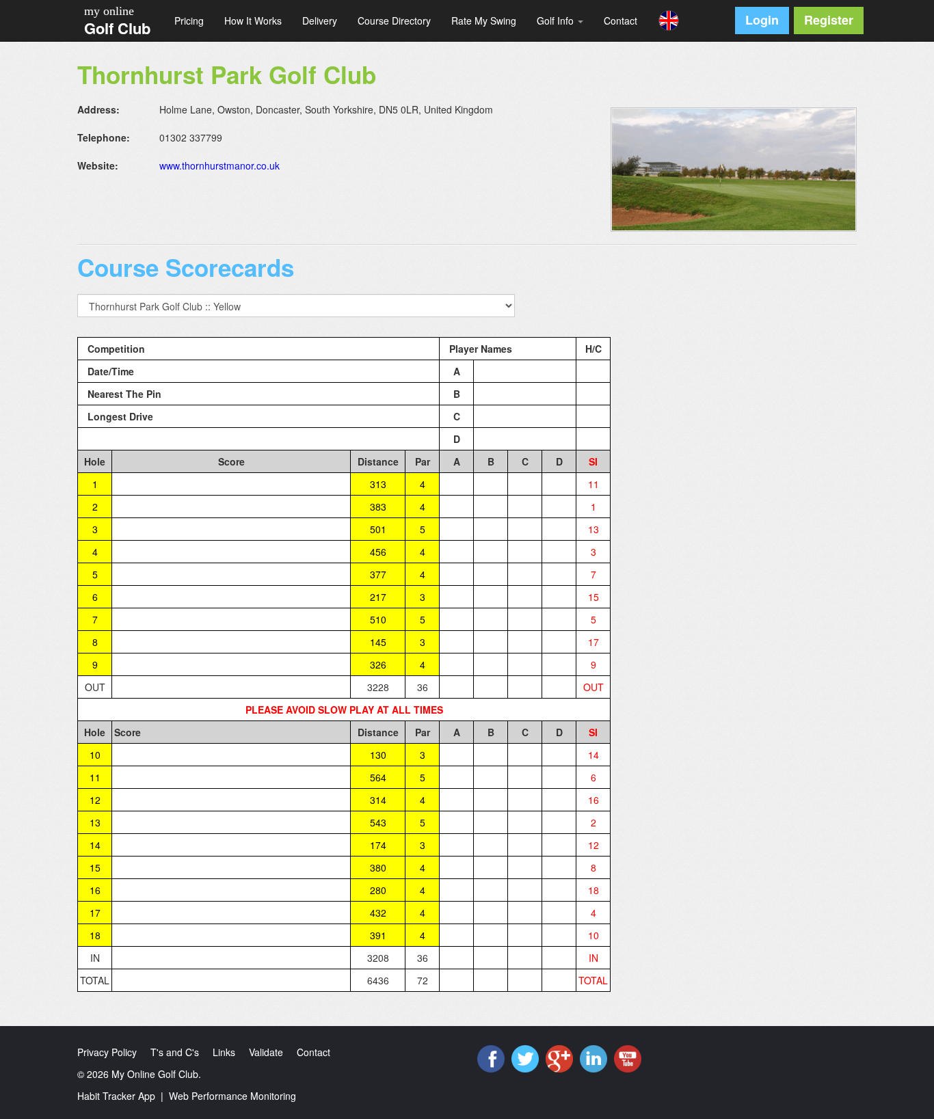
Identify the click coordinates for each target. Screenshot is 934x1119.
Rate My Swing (483, 20)
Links (224, 1052)
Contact (620, 20)
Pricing (189, 20)
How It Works (253, 20)
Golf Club (117, 28)
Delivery (319, 20)
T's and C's (174, 1052)
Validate (266, 1052)
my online (109, 11)
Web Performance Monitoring (232, 1096)
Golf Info (556, 20)
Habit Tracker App (116, 1096)
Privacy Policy (107, 1052)
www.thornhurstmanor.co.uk (219, 165)
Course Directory (394, 20)
